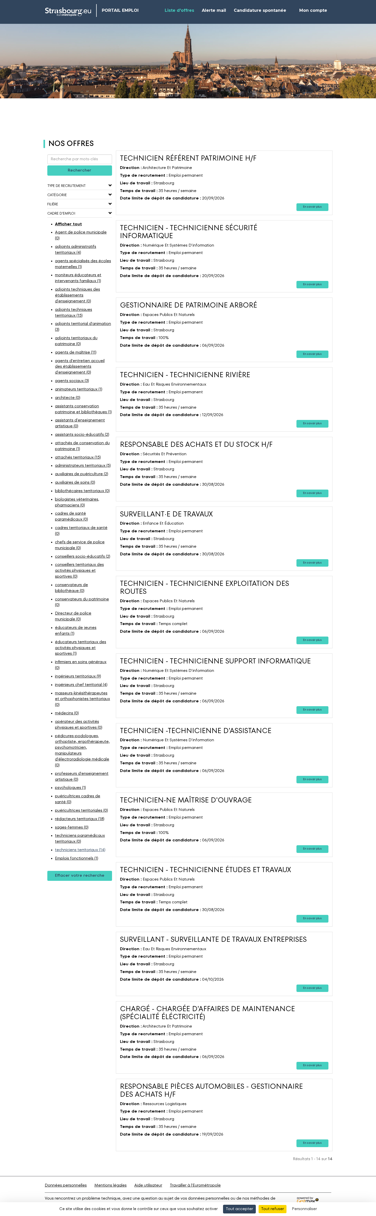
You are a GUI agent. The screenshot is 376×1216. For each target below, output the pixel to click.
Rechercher (79, 170)
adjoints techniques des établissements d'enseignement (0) (77, 295)
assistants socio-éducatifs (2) (82, 435)
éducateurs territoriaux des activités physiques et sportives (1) (80, 648)
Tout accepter (239, 1209)
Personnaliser (304, 1209)
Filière (52, 204)
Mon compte (313, 10)
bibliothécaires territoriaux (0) (82, 491)
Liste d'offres (179, 10)
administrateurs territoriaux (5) (83, 466)
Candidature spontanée (260, 10)
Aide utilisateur (148, 1185)
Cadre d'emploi (61, 213)
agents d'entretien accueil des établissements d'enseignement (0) (80, 367)
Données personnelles (66, 1185)
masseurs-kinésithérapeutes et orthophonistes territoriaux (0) (82, 699)
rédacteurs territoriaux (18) (79, 819)
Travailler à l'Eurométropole (195, 1185)
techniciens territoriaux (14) (80, 850)
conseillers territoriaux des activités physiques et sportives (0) (79, 571)
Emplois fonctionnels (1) (76, 859)
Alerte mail (214, 10)
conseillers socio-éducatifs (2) (82, 557)
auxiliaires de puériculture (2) (81, 474)
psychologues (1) (70, 788)
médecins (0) (67, 713)
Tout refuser (272, 1209)
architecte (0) (67, 398)
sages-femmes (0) (72, 828)
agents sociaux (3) (72, 381)
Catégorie (57, 195)
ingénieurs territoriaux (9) (78, 676)
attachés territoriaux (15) (78, 458)
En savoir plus (312, 207)
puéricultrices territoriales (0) (81, 811)
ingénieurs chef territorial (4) (81, 685)
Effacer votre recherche (79, 876)
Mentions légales (110, 1185)
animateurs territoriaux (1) (78, 389)
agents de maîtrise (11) (75, 353)
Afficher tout (68, 224)
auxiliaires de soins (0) (75, 483)
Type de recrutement (66, 186)
